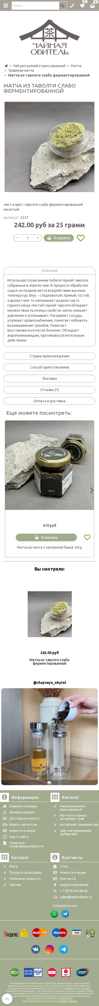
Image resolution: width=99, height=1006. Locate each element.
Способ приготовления (49, 367)
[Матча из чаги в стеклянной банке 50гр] (49, 465)
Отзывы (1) (49, 390)
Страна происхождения (49, 356)
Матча (76, 66)
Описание (49, 271)
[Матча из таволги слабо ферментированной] (49, 147)
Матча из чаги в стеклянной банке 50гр (49, 547)
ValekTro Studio (68, 1001)
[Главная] (6, 66)
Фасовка (49, 378)
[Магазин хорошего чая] (50, 36)
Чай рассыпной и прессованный (39, 66)
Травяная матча (21, 70)
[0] (82, 5)
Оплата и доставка (49, 401)
